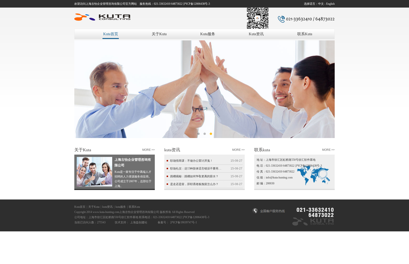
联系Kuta (304, 34)
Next (327, 85)
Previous (81, 85)
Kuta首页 (110, 34)
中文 (321, 3)
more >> (148, 149)
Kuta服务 (207, 34)
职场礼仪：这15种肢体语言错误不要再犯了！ (195, 168)
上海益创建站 (138, 222)
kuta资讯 (107, 206)
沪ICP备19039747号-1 (183, 222)
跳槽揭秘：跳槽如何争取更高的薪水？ (194, 176)
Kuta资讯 (256, 34)
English (330, 3)
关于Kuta (159, 34)
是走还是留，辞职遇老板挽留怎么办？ (194, 184)
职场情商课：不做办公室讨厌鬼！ (191, 160)
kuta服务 (121, 206)
